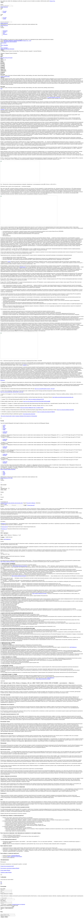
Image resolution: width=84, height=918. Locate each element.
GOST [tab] (4, 425)
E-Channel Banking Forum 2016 (53, 97)
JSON (4, 473)
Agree (2, 2)
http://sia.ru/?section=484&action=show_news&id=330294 (31, 407)
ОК (13, 906)
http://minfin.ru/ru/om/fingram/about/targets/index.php (62, 397)
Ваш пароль (2, 900)
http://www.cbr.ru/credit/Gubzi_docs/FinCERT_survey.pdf (11, 391)
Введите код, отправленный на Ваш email (9, 905)
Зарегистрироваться (9, 907)
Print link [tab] (5, 432)
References (5, 34)
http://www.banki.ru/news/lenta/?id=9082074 (46, 411)
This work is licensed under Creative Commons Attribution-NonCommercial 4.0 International (19, 415)
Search (1, 4)
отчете (9, 261)
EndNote (5, 469)
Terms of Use (52, 1)
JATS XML (10, 477)
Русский (4, 11)
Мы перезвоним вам (4, 859)
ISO (4, 471)
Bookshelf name (4, 488)
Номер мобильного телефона (6, 893)
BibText (2, 469)
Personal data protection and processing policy (14, 502)
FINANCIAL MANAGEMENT (10, 41)
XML (4, 472)
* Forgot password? (31, 505)
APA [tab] (4, 427)
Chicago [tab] (4, 428)
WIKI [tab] (4, 429)
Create (5, 504)
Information (5, 30)
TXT (4, 474)
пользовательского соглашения (18, 904)
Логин (1, 914)
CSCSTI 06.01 (3, 42)
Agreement (2, 502)
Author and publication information (7, 48)
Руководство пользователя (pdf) (7, 866)
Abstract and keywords (4, 76)
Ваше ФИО (2, 888)
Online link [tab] (5, 431)
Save (5, 489)
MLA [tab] (4, 426)
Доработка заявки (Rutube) (6, 872)
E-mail (1, 899)
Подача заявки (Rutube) (5, 870)
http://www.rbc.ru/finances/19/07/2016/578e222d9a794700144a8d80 (36, 401)
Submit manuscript (4, 6)
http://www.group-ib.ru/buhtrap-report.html (65, 409)
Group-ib (24, 365)
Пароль (2, 915)
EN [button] (1, 9)
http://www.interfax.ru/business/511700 (36, 399)
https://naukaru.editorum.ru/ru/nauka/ (7, 561)
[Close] (0, 418)
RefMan (9, 469)
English (4, 12)
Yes (1, 882)
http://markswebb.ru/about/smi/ (29, 413)
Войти (6, 916)
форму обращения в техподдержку (15, 856)
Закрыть (2, 907)
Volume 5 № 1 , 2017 (27, 40)
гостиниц (2, 109)
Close (2, 489)
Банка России (23, 266)
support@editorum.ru (16, 855)
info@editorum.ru (7, 539)
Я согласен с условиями (7, 904)
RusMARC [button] (13, 469)
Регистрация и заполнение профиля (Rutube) (9, 868)
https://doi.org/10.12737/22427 (6, 57)
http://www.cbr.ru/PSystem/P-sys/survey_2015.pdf (44, 388)
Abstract (4, 31)
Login (25, 505)
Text (4, 33)
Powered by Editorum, (31, 502)
